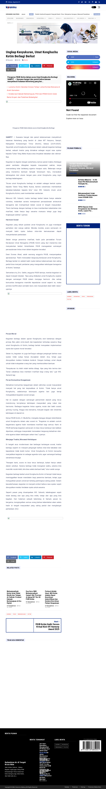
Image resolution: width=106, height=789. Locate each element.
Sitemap (83, 787)
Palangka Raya (79, 14)
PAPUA (9, 23)
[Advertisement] (83, 325)
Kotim (26, 60)
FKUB (14, 614)
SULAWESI (80, 18)
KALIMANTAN (68, 18)
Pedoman (75, 787)
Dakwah (69, 296)
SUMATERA (40, 18)
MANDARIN (19, 18)
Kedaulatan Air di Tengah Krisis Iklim (15, 763)
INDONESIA (30, 18)
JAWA (50, 18)
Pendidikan (90, 296)
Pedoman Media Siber (94, 787)
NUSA (58, 18)
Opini (83, 296)
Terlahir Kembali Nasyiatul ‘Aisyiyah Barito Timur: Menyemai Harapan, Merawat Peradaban (43, 14)
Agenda (9, 614)
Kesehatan (77, 296)
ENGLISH (10, 18)
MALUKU (91, 18)
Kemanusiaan (22, 614)
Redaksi (67, 787)
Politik (69, 299)
